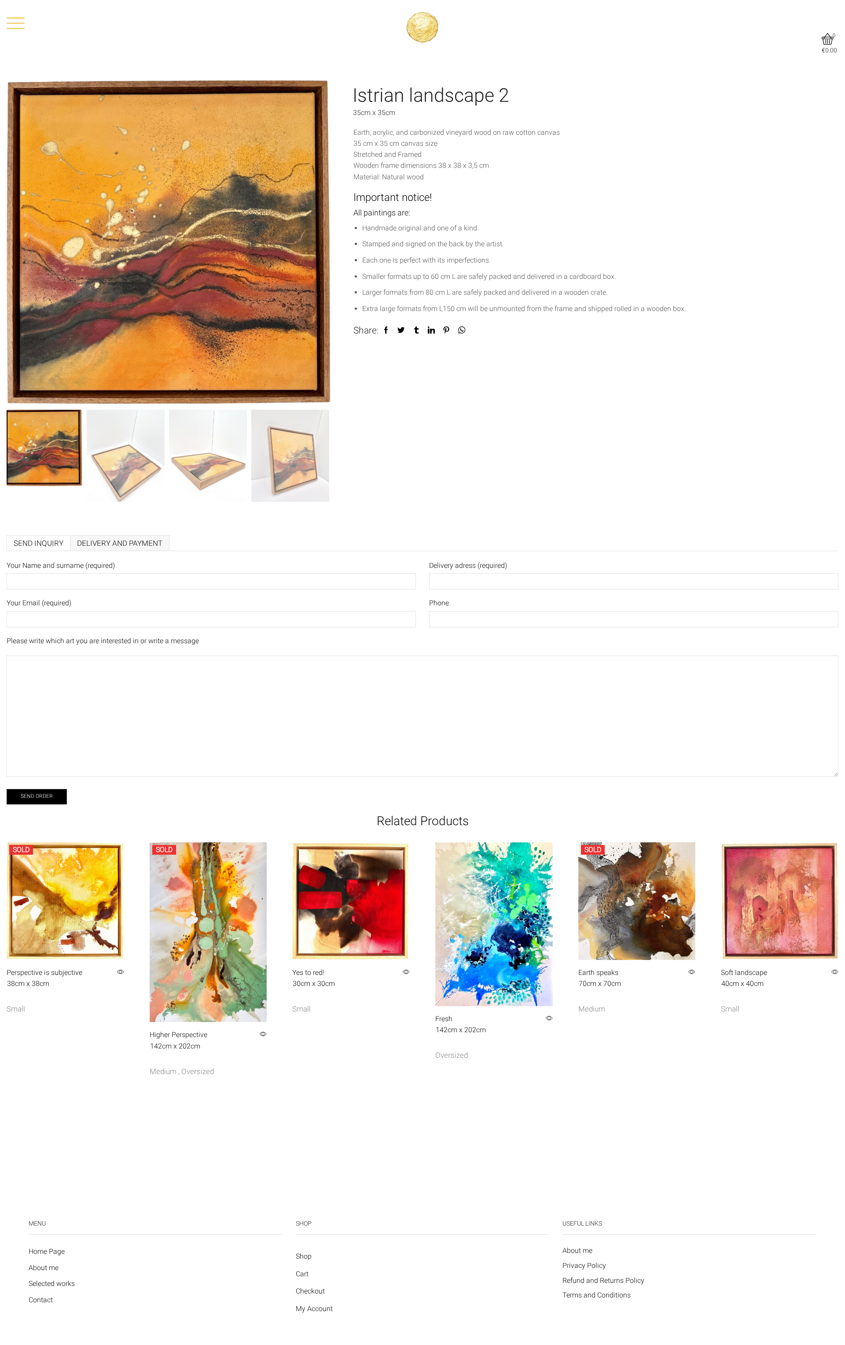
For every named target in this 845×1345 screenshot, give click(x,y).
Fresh (460, 1024)
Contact (41, 1300)
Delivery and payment (119, 543)
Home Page (47, 1251)
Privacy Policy (584, 1265)
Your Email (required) (39, 603)
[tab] (38, 543)
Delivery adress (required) (468, 565)
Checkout (310, 1291)
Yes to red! (313, 978)
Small (16, 1008)
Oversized (197, 1071)
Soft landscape (744, 978)
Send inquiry (38, 543)
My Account (314, 1308)
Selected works (52, 1283)
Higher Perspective (178, 1040)
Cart (302, 1274)
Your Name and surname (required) (61, 565)
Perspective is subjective (44, 978)
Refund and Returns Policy (603, 1280)
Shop (304, 1256)
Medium (163, 1071)
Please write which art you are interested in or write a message (103, 641)
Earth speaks (599, 978)
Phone (439, 603)
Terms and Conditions (596, 1295)
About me (44, 1267)
